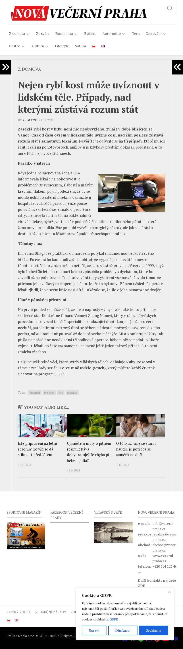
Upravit (94, 630)
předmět (35, 392)
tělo (60, 392)
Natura (80, 46)
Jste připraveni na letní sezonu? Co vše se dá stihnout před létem (37, 449)
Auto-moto (111, 33)
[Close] (169, 591)
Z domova (17, 33)
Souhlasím (153, 630)
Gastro (14, 46)
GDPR (114, 619)
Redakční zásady (50, 612)
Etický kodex (19, 612)
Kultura (37, 46)
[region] (125, 614)
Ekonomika (64, 33)
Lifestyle (62, 46)
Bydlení (90, 33)
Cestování (154, 33)
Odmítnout (123, 630)
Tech (136, 33)
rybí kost (49, 392)
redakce (30, 120)
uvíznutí (72, 392)
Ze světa (43, 33)
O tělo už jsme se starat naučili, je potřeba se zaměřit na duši (136, 449)
